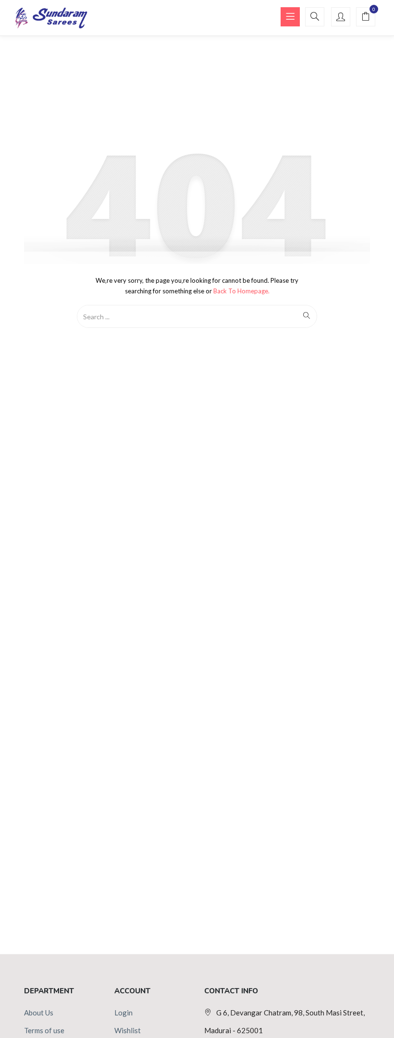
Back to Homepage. (241, 291)
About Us (38, 1012)
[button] (365, 17)
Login (123, 1012)
